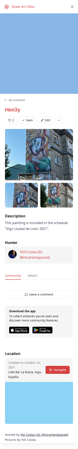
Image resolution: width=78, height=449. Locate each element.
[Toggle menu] (72, 7)
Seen (29, 120)
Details (32, 275)
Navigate (60, 370)
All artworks (17, 100)
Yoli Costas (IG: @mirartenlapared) (44, 435)
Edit (47, 120)
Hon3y (12, 110)
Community (13, 275)
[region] (39, 53)
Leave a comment (41, 294)
